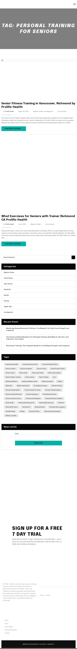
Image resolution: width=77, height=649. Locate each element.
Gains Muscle (8, 284)
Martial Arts (7, 289)
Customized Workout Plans (49, 364)
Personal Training (57, 385)
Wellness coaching (11, 415)
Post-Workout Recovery (49, 394)
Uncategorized (48, 111)
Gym (54, 377)
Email (16, 433)
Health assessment (47, 381)
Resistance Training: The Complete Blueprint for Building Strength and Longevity (37, 345)
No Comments (62, 111)
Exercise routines (10, 368)
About (6, 623)
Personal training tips (32, 394)
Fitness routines (29, 377)
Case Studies (9, 626)
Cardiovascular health (12, 364)
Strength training (10, 411)
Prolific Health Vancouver (46, 402)
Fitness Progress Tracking (13, 377)
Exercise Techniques (26, 368)
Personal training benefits (13, 390)
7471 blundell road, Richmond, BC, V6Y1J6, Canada (56, 586)
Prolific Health (9, 111)
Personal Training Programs (53, 390)
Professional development (33, 398)
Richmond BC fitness (12, 407)
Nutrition (6, 295)
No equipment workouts (40, 385)
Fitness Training (43, 377)
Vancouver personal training (52, 411)
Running (6, 301)
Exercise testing (41, 368)
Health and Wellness (11, 381)
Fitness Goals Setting (54, 373)
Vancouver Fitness (34, 411)
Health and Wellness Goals (29, 381)
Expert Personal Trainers (58, 368)
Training (22, 411)
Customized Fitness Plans (30, 364)
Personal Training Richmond (13, 394)
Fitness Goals (23, 373)
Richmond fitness (40, 407)
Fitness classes (10, 373)
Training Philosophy (11, 630)
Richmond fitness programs (57, 407)
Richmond (61, 402)
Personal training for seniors (32, 390)
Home (6, 620)
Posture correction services (13, 398)
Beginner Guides (38, 111)
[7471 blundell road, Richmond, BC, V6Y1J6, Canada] (41, 584)
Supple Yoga (8, 306)
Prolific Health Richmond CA (26, 402)
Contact (7, 633)
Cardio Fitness (8, 278)
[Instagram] (11, 606)
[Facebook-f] (5, 606)
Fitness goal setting (37, 373)
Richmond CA (26, 407)
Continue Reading (13, 128)
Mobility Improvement (23, 385)
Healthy (60, 381)
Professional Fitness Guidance (53, 398)
